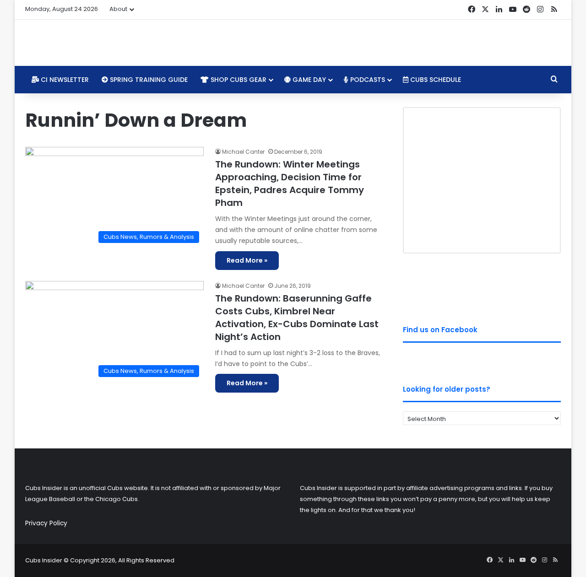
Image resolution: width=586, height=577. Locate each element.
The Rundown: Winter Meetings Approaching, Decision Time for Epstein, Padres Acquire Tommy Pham (289, 183)
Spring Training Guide (148, 79)
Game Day (308, 79)
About (118, 9)
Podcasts (366, 79)
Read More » (247, 260)
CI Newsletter (64, 79)
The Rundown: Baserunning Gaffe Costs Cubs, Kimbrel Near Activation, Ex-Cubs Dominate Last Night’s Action (297, 317)
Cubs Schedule (434, 79)
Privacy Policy (46, 523)
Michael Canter (243, 152)
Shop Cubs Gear (237, 79)
